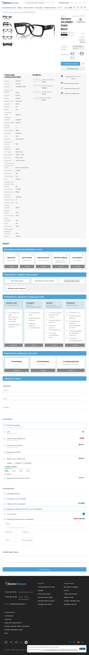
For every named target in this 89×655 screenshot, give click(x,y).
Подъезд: (25, 532)
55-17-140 (77, 47)
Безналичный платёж (13, 453)
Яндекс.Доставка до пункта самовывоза (20, 519)
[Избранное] (78, 7)
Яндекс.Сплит (69, 597)
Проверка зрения (70, 604)
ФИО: (5, 399)
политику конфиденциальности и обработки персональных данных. (61, 649)
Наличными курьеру (15, 426)
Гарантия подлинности (13, 622)
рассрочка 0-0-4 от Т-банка (73, 77)
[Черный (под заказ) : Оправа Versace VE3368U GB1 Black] (72, 58)
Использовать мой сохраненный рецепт (72, 280)
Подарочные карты (50, 7)
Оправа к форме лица (72, 600)
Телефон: (6, 407)
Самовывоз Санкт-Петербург (16, 498)
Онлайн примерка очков (13, 629)
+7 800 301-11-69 (10, 592)
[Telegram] (16, 642)
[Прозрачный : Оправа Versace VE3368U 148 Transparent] (77, 54)
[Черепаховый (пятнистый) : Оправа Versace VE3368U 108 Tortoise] (72, 54)
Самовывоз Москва (13, 493)
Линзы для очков (28, 7)
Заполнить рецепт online (44, 281)
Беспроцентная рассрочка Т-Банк (18, 479)
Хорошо (82, 648)
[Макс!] (26, 642)
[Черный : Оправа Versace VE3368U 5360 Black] (82, 54)
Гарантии (7, 619)
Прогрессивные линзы (46, 600)
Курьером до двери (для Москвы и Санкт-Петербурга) (24, 509)
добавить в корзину (71, 63)
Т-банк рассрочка (70, 593)
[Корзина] (81, 8)
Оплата (66, 590)
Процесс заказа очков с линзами (16, 626)
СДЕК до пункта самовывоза (16, 504)
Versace (18, 81)
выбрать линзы (74, 68)
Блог (6, 633)
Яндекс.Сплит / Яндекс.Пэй (16, 459)
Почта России (11, 514)
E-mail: (6, 390)
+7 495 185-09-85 (10, 596)
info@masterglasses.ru (18, 604)
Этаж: (8, 540)
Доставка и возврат (71, 586)
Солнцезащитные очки (9, 7)
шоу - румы (67, 7)
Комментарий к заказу (10, 552)
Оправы (19, 7)
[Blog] (6, 642)
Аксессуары (39, 7)
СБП (12, 432)
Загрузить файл (17, 281)
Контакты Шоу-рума (45, 597)
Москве (82, 42)
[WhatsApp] (21, 642)
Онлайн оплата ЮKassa (15, 446)
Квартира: (9, 532)
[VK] (11, 642)
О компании (8, 615)
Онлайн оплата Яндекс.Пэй (16, 439)
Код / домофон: (27, 540)
